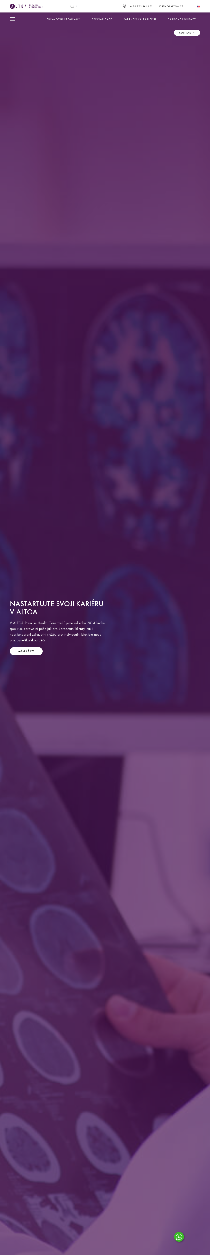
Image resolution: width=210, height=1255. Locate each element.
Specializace (102, 19)
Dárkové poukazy (182, 19)
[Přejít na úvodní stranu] (26, 6)
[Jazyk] (198, 6)
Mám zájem (26, 651)
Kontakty (187, 32)
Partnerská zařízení (140, 19)
